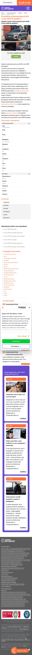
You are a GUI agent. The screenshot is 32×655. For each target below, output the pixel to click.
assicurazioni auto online (8, 104)
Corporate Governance (6, 555)
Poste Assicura (8, 289)
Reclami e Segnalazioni (6, 562)
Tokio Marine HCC (9, 274)
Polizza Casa (4, 584)
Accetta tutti (16, 341)
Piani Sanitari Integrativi (6, 553)
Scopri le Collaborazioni (6, 588)
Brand (20, 13)
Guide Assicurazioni (16, 594)
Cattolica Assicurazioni (10, 254)
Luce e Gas (10, 548)
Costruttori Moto (12, 603)
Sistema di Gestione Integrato (18, 553)
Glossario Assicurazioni (17, 597)
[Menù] (28, 8)
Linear (5, 277)
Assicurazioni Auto (5, 568)
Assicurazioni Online (6, 551)
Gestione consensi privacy (24, 560)
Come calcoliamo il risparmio (17, 555)
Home (2, 13)
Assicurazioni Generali (10, 258)
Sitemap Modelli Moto (6, 605)
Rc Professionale (11, 584)
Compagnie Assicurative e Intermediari (9, 599)
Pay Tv (22, 551)
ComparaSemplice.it (5, 546)
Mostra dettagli (22, 336)
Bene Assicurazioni (9, 279)
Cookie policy (15, 560)
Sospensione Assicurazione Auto (17, 605)
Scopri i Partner (5, 574)
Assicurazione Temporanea (7, 597)
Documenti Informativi (19, 639)
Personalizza (15, 346)
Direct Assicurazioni (9, 285)
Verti (5, 256)
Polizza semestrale (5, 601)
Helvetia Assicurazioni (10, 281)
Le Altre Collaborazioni (6, 586)
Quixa (5, 266)
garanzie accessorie (12, 113)
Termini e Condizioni (12, 557)
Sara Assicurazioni (9, 270)
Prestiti (18, 548)
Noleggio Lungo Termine (15, 551)
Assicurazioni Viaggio (20, 584)
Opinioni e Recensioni (16, 562)
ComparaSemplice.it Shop (7, 564)
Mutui (15, 548)
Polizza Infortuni (5, 570)
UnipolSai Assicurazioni (10, 272)
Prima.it (6, 264)
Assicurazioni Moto (13, 568)
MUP (26, 638)
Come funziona (5, 578)
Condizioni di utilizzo (5, 639)
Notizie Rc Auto (14, 592)
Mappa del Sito (19, 564)
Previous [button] (2, 47)
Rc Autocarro (20, 568)
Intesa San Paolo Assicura (11, 262)
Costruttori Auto (5, 603)
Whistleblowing (5, 557)
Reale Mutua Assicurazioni (11, 268)
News (14, 564)
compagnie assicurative (21, 91)
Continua (23, 418)
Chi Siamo (27, 553)
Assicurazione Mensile (14, 601)
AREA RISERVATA (7, 2)
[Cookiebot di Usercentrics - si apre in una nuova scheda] (19, 307)
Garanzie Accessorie (24, 601)
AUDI (25, 13)
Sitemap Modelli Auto (20, 603)
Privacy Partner (20, 557)
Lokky (5, 295)
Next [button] (29, 47)
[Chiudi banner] (29, 307)
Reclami (12, 639)
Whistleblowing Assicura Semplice (8, 580)
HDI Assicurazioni (8, 283)
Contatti (25, 555)
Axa (5, 291)
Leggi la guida (25, 363)
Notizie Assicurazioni (6, 592)
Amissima (6, 287)
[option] (16, 33)
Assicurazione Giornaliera (7, 594)
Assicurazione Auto (11, 13)
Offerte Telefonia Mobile (25, 548)
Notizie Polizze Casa (22, 592)
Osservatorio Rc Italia (25, 594)
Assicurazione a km (21, 599)
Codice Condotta (5, 560)
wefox (5, 293)
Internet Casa (4, 548)
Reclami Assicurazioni (13, 578)
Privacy (10, 560)
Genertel (6, 260)
